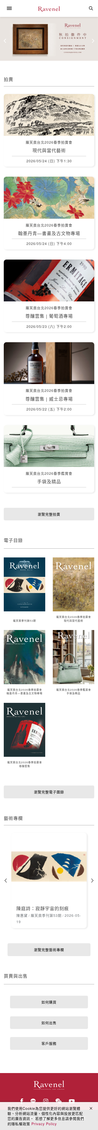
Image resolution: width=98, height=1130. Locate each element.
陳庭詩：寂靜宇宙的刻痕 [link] (42, 908)
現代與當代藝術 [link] (49, 150)
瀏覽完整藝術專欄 (49, 949)
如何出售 (49, 1022)
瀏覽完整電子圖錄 (49, 791)
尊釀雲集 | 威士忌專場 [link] (49, 398)
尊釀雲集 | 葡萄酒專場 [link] (49, 315)
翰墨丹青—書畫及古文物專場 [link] (49, 233)
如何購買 (49, 1002)
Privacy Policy (44, 1123)
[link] (49, 866)
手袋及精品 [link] (49, 481)
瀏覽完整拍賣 (49, 514)
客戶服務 (49, 1043)
